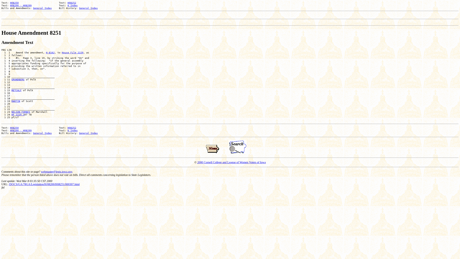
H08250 (14, 2)
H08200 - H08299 (21, 5)
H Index (73, 5)
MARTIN (16, 101)
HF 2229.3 (18, 114)
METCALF (17, 90)
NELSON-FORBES (21, 112)
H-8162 (50, 52)
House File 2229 (72, 52)
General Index (42, 8)
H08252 (72, 2)
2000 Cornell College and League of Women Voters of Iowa (231, 162)
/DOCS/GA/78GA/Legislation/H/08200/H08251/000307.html (44, 184)
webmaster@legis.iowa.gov (56, 171)
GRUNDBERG (18, 79)
